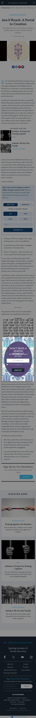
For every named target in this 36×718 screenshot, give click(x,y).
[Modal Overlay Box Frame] (18, 359)
